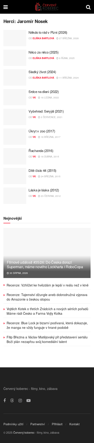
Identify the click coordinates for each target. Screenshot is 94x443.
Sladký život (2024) (42, 71)
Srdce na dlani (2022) (44, 91)
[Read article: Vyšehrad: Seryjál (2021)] (14, 117)
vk (34, 97)
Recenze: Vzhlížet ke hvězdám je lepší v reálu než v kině (48, 285)
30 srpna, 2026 (18, 273)
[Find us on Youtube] (28, 400)
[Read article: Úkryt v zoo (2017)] (14, 137)
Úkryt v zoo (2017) (42, 131)
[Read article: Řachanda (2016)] (14, 156)
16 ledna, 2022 (49, 97)
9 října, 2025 (66, 58)
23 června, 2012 (50, 196)
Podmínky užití (13, 424)
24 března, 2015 (50, 176)
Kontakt (74, 424)
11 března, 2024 (68, 77)
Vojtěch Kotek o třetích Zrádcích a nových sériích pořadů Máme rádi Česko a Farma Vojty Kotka (47, 311)
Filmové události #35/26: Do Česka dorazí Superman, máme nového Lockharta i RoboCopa (45, 265)
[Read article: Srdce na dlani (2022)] (14, 97)
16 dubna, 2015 (49, 156)
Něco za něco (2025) (43, 52)
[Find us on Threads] (12, 400)
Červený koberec (23, 432)
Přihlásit (57, 424)
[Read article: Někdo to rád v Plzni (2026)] (14, 38)
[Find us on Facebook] (4, 400)
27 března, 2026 (68, 38)
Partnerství (37, 424)
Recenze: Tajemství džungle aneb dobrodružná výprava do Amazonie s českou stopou (47, 296)
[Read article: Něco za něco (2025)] (14, 58)
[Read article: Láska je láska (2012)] (14, 196)
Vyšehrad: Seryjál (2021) (46, 111)
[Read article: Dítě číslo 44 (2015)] (14, 176)
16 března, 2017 (50, 137)
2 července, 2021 (51, 117)
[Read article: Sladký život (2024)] (14, 77)
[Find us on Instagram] (20, 400)
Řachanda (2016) (41, 150)
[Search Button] (88, 7)
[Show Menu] (5, 7)
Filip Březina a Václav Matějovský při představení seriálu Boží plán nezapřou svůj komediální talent (47, 339)
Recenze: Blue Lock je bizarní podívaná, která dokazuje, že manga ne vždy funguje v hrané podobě (47, 325)
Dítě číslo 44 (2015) (42, 170)
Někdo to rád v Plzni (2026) (48, 32)
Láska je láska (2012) (44, 190)
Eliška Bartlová (43, 38)
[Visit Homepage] (46, 6)
